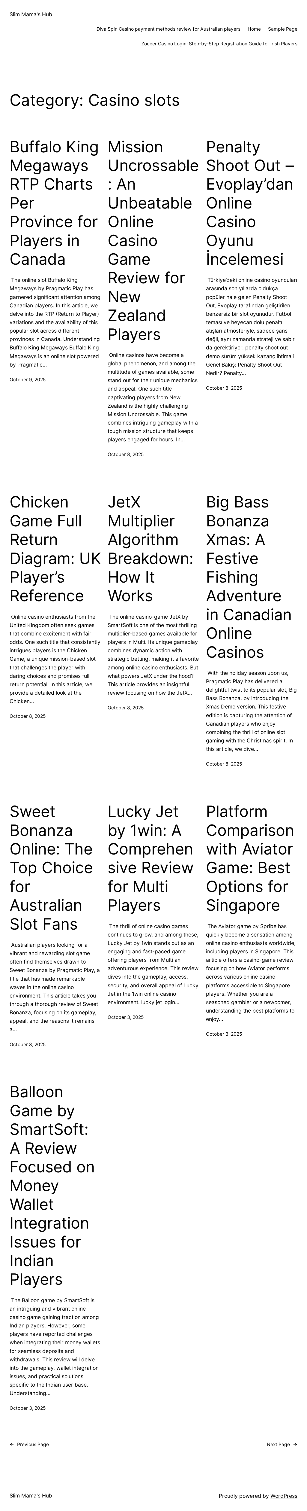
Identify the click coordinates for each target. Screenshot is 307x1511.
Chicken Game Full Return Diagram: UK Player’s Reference (55, 549)
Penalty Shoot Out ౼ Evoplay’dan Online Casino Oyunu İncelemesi (250, 203)
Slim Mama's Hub (31, 14)
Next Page (282, 1444)
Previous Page (29, 1444)
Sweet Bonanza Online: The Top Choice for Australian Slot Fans (51, 867)
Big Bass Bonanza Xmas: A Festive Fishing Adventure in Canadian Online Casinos (249, 577)
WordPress (283, 1496)
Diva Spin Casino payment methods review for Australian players (168, 29)
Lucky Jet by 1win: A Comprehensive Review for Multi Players (151, 858)
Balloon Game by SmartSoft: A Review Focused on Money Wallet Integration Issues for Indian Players (52, 1186)
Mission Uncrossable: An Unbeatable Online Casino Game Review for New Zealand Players (153, 241)
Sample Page (282, 29)
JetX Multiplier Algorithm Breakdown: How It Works (150, 549)
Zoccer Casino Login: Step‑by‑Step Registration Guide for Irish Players (219, 44)
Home (254, 29)
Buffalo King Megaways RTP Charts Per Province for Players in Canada (54, 203)
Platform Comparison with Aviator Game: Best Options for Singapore (250, 858)
